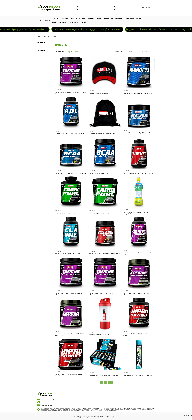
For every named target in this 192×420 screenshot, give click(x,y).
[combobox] (96, 8)
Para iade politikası (88, 417)
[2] (69, 52)
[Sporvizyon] (49, 7)
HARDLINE (58, 90)
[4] (73, 52)
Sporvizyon (79, 416)
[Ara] (113, 8)
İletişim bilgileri (106, 417)
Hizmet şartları (115, 417)
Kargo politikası (98, 417)
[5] (76, 52)
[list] (67, 52)
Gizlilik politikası (78, 417)
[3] (71, 52)
